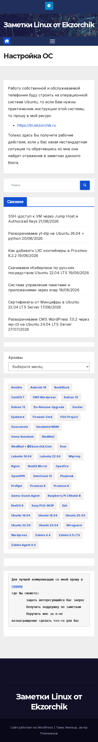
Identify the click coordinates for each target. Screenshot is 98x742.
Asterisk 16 (38, 387)
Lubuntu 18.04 (21, 456)
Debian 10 (71, 397)
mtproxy (74, 456)
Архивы (15, 357)
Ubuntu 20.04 (75, 515)
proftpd (16, 486)
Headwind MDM (47, 426)
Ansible (16, 387)
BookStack (61, 387)
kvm (63, 446)
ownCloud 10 (42, 476)
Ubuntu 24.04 (48, 525)
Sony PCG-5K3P (42, 505)
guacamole (19, 426)
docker (77, 407)
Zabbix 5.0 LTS (69, 535)
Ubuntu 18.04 (47, 515)
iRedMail (48, 436)
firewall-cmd (42, 417)
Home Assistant (22, 436)
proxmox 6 (37, 486)
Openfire (62, 466)
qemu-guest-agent (25, 495)
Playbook (66, 476)
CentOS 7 (17, 397)
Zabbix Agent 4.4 (23, 545)
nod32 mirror (37, 466)
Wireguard (74, 525)
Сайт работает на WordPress (32, 727)
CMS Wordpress (44, 397)
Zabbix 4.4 (42, 535)
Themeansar (49, 733)
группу (17, 586)
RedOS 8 (17, 505)
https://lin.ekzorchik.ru (36, 125)
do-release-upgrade (49, 407)
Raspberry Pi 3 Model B (64, 495)
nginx (15, 466)
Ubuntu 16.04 (20, 515)
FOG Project (69, 417)
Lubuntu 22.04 (50, 456)
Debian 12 (18, 407)
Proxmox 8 (61, 486)
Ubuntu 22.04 (21, 525)
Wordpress (19, 535)
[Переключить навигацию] (52, 41)
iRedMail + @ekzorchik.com (31, 446)
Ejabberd (17, 417)
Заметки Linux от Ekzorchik (49, 25)
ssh (64, 505)
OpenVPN (18, 476)
